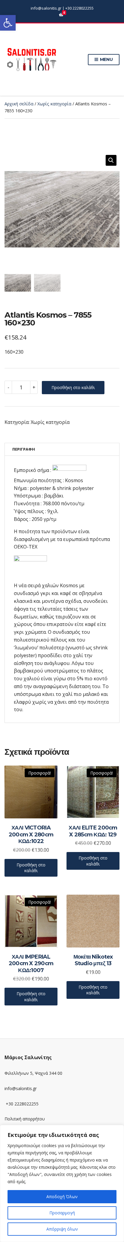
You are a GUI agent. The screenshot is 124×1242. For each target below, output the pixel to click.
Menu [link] (106, 59)
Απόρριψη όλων (62, 1229)
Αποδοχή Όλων (62, 1196)
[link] (8, 23)
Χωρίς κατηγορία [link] (54, 104)
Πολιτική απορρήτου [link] (25, 1119)
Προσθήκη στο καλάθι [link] (31, 868)
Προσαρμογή (62, 1213)
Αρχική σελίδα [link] (19, 104)
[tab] (62, 449)
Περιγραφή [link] (23, 449)
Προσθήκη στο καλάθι (73, 387)
